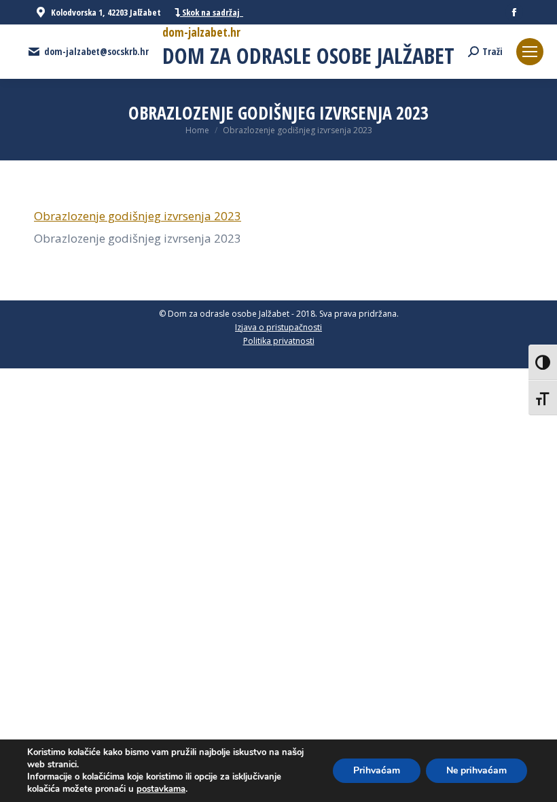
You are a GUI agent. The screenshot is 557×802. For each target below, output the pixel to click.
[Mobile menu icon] (529, 51)
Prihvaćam (376, 770)
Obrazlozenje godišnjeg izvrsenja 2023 (137, 216)
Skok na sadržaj (211, 12)
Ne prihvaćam (476, 770)
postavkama (161, 789)
